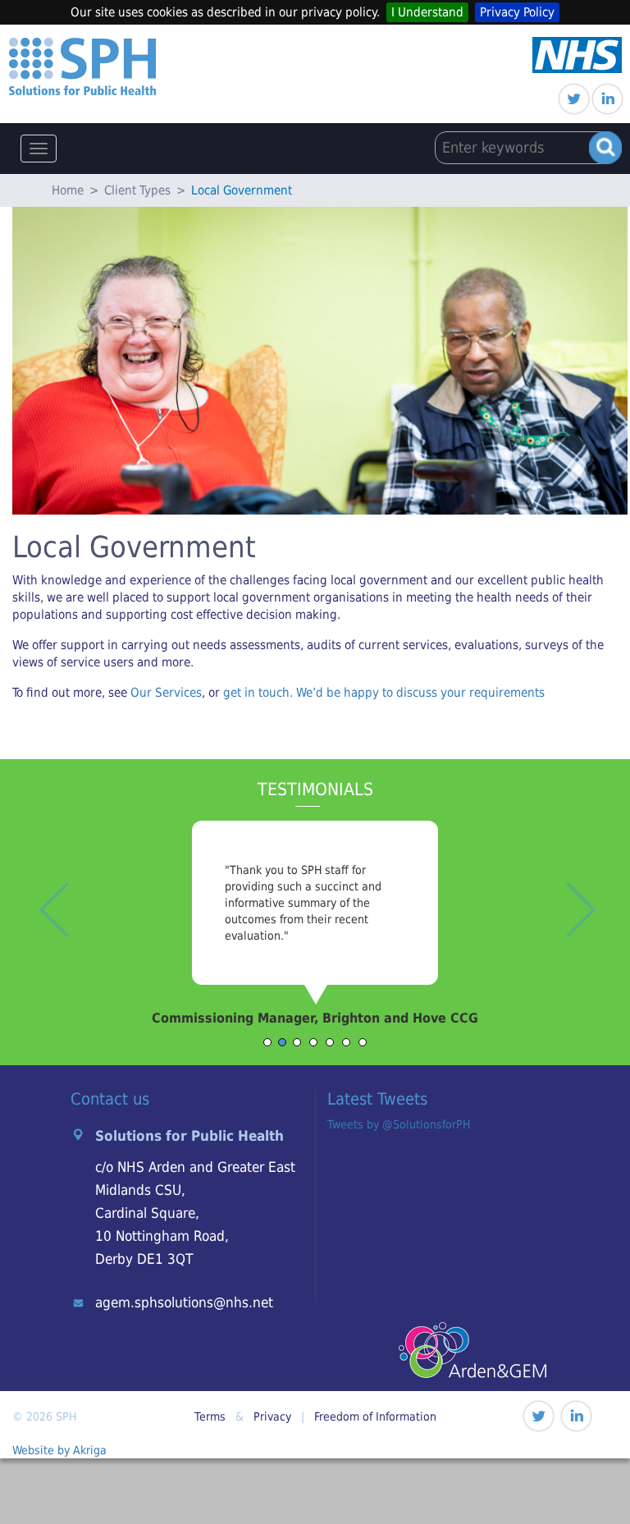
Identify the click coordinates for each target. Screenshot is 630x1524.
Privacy (272, 1416)
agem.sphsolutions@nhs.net (184, 1302)
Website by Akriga (59, 1450)
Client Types (137, 190)
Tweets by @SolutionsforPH (398, 1124)
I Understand (427, 12)
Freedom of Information (375, 1416)
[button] (47, 943)
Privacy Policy (517, 12)
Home (68, 190)
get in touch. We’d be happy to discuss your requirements (384, 692)
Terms (210, 1416)
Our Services (166, 692)
